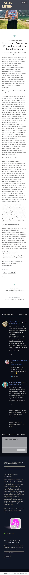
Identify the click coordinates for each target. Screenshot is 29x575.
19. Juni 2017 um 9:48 (14, 323)
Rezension (19, 40)
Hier (3, 261)
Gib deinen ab (23, 314)
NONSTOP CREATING (19, 483)
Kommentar (21, 450)
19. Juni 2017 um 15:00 (16, 364)
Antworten (24, 322)
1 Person (16, 376)
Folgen (7, 556)
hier (10, 79)
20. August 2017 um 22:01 (15, 384)
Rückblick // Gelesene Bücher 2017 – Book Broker (17, 424)
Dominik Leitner (15, 383)
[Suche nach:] (14, 468)
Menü (24, 2)
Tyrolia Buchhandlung (20, 57)
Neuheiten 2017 (11, 40)
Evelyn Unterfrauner (14, 52)
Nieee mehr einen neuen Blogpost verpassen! (12, 541)
